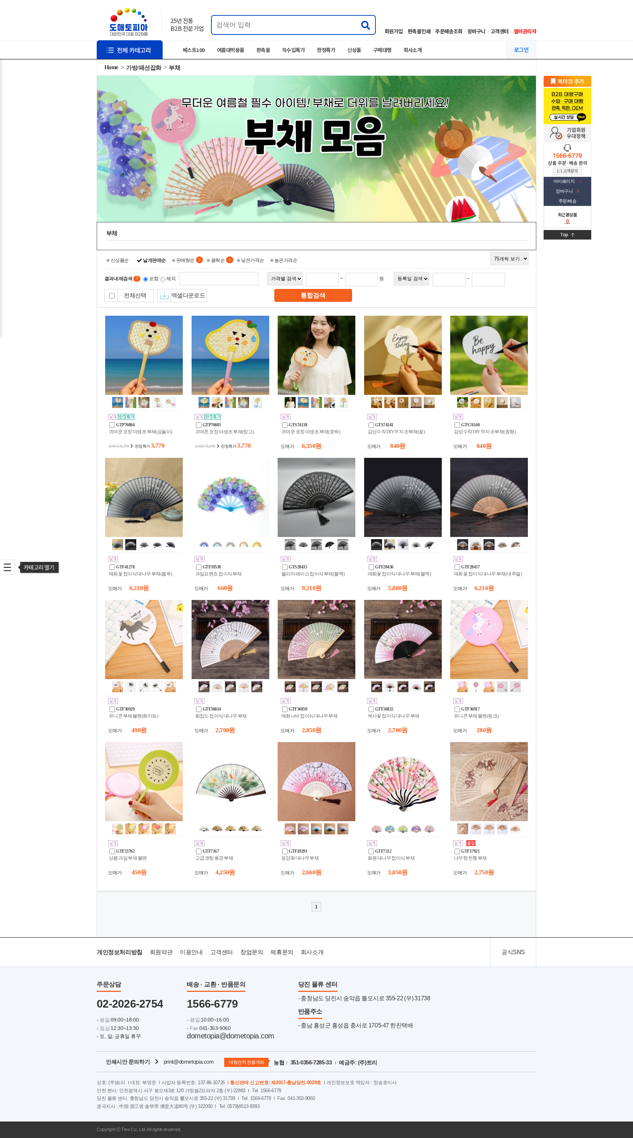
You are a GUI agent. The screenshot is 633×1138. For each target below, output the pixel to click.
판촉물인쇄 (419, 31)
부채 (174, 67)
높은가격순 (285, 260)
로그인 (521, 49)
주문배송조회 (449, 31)
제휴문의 (281, 952)
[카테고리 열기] (7, 567)
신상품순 (120, 260)
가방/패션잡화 (143, 67)
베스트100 (194, 49)
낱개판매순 (154, 260)
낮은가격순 (252, 260)
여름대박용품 (230, 49)
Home (111, 67)
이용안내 (191, 952)
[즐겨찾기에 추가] (567, 81)
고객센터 (500, 31)
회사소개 (413, 49)
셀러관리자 (525, 31)
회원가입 (394, 31)
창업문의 (251, 952)
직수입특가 (293, 49)
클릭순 (218, 260)
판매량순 (185, 260)
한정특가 (326, 49)
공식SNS (513, 952)
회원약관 (161, 952)
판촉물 (263, 49)
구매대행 (382, 49)
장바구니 (476, 31)
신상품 (354, 49)
